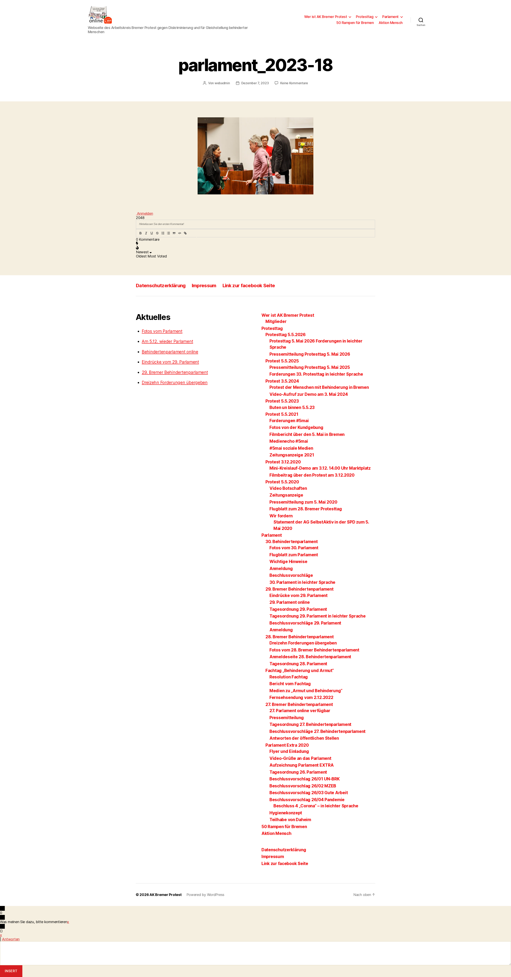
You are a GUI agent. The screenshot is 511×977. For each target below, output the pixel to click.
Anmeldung (281, 568)
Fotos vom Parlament (162, 331)
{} (190, 233)
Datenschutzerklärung (161, 285)
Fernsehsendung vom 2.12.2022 (301, 697)
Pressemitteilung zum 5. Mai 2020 (303, 502)
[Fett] (140, 233)
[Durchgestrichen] (157, 233)
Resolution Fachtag (288, 676)
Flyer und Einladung (289, 751)
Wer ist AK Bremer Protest (325, 17)
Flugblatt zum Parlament (293, 554)
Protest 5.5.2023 (282, 401)
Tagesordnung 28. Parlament (298, 663)
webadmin (222, 83)
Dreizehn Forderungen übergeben (175, 382)
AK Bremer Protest (165, 895)
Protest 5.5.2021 (281, 414)
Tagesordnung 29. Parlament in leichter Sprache (317, 616)
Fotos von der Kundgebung (296, 427)
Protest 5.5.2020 (282, 481)
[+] (196, 233)
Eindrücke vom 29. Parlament (170, 361)
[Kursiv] (146, 233)
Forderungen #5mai (289, 420)
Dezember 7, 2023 (255, 83)
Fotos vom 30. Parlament (293, 547)
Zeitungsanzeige (286, 495)
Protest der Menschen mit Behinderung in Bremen (319, 387)
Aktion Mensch (391, 23)
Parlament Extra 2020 (287, 745)
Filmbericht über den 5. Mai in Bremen (307, 434)
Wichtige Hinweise (288, 561)
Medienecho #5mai (288, 441)
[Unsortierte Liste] (168, 233)
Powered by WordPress (205, 895)
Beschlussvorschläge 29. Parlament (305, 623)
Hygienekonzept (285, 812)
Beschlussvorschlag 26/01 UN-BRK (304, 778)
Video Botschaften (288, 488)
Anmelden (144, 213)
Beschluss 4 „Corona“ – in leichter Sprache (315, 805)
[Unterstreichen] (151, 233)
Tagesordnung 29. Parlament (298, 609)
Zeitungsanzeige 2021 (291, 454)
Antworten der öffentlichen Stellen (304, 738)
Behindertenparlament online (170, 351)
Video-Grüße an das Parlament (300, 758)
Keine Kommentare (294, 83)
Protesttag (364, 17)
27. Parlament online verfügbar (299, 710)
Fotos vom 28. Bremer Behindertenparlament (314, 649)
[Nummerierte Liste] (163, 233)
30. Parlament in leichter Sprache (302, 582)
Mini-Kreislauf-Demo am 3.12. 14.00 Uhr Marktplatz (320, 468)
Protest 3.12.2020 (283, 461)
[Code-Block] (179, 233)
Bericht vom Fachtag (290, 683)
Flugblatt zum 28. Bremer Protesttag (305, 508)
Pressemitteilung (286, 717)
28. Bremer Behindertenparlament (299, 636)
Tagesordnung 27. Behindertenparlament (310, 724)
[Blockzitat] (174, 233)
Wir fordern (281, 515)
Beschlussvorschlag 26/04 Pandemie (307, 799)
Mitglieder (275, 321)
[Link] (185, 233)
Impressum (204, 285)
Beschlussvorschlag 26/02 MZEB (302, 785)
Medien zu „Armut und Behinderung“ (306, 690)
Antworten (11, 939)
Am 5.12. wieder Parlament (167, 341)
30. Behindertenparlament (291, 541)
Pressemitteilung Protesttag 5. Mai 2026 (309, 354)
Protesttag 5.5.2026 (285, 334)
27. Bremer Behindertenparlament (299, 704)
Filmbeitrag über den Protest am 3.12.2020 (312, 475)
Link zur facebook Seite (248, 285)
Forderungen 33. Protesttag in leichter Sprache (316, 374)
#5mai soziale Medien (291, 448)
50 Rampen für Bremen (355, 23)
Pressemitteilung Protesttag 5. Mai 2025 (309, 367)
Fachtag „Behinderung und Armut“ (299, 670)
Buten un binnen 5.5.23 (292, 407)
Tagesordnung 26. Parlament (298, 772)
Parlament (390, 17)
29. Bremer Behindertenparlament (175, 372)
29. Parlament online (289, 602)
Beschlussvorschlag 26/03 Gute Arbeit (308, 792)
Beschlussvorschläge (291, 575)
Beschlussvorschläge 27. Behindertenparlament (317, 731)
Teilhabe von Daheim (290, 819)
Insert (11, 971)
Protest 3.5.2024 (282, 381)
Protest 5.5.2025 (282, 360)
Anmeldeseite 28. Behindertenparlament (310, 656)
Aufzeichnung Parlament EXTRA (301, 765)
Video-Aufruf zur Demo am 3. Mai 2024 (308, 394)
